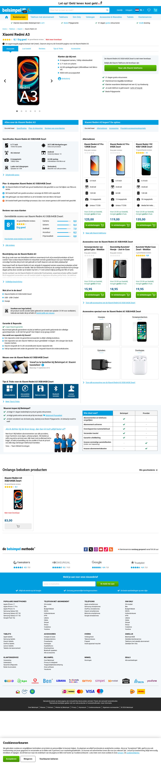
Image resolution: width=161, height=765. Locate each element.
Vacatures (47, 669)
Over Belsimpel (49, 660)
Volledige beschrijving (14, 282)
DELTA (46, 611)
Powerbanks (48, 641)
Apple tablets (8, 637)
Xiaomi (19, 29)
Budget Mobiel (49, 609)
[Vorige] (5, 80)
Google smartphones (92, 616)
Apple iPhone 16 (9, 609)
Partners (50, 707)
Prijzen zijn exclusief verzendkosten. (106, 701)
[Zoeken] (107, 10)
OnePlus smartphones (92, 609)
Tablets (130, 17)
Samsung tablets (9, 639)
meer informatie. (106, 703)
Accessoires (113, 128)
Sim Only (77, 17)
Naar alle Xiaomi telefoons (96, 233)
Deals (128, 657)
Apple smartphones (91, 604)
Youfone (47, 629)
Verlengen (90, 17)
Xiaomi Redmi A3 (31, 29)
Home (5, 29)
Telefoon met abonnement (42, 17)
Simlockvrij (66, 79)
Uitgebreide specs (12, 175)
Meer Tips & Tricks (12, 402)
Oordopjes (47, 644)
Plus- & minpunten (36, 128)
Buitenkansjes (19, 17)
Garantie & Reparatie (10, 665)
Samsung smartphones (92, 606)
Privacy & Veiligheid (50, 662)
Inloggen (129, 10)
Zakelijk (129, 634)
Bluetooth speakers (50, 650)
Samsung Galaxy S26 (11, 611)
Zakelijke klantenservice (133, 639)
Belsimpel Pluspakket (54, 415)
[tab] (17, 111)
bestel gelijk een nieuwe (45, 313)
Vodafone (47, 627)
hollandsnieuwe (49, 613)
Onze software (49, 667)
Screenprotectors (49, 639)
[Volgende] (51, 80)
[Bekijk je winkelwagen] (155, 10)
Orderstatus (7, 662)
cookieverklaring (133, 753)
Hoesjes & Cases (49, 637)
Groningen (88, 660)
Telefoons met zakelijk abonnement (137, 641)
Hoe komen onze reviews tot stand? (18, 239)
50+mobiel (47, 604)
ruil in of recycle (136, 88)
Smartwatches (49, 648)
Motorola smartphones (92, 613)
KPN (45, 616)
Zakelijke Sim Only (131, 644)
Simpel (46, 622)
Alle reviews (10, 245)
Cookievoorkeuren (94, 707)
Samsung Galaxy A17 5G (12, 616)
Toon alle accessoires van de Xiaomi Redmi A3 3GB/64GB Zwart (110, 303)
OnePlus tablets (9, 644)
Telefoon (12, 29)
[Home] (7, 17)
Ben (45, 606)
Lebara (46, 618)
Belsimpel (48, 657)
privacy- (121, 753)
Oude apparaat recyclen (93, 644)
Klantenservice (144, 17)
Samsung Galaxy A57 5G (12, 613)
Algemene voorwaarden (111, 707)
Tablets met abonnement (12, 648)
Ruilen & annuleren (10, 667)
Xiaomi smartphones (92, 611)
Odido (46, 620)
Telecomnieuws (90, 639)
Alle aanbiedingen (131, 660)
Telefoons (63, 17)
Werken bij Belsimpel (62, 707)
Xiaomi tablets (8, 641)
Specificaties (22, 128)
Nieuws (42, 707)
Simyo (46, 625)
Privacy (73, 707)
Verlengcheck (89, 637)
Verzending (7, 660)
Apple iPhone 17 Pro (10, 606)
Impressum (82, 707)
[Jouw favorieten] (149, 10)
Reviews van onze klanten (55, 128)
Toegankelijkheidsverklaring (53, 665)
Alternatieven (102, 128)
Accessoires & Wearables (111, 17)
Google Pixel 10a (9, 618)
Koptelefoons (48, 646)
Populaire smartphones (15, 601)
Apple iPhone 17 (9, 604)
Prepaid (87, 641)
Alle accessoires (49, 653)
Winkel (88, 657)
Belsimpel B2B (130, 637)
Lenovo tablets (8, 646)
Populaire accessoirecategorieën (133, 128)
